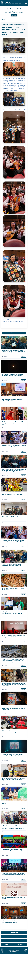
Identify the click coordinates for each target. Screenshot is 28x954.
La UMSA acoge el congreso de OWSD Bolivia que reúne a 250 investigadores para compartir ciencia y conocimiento (13, 399)
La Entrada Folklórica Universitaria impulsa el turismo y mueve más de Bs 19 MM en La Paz (13, 493)
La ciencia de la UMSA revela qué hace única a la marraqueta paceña (13, 589)
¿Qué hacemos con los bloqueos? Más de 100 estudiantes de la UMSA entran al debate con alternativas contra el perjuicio (13, 661)
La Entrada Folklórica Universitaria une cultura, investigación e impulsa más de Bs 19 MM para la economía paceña (14, 542)
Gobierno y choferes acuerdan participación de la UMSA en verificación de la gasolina (14, 731)
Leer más (23, 356)
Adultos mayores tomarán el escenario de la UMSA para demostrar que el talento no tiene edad (12, 423)
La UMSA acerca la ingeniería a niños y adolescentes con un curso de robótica (11, 565)
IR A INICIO (14, 15)
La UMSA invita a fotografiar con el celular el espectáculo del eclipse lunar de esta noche (12, 375)
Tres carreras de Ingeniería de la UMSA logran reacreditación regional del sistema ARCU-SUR (13, 874)
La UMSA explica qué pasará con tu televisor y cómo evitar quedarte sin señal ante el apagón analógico (13, 756)
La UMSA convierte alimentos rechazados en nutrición (13, 802)
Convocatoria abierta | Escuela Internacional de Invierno (13, 898)
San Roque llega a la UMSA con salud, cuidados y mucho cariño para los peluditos (14, 446)
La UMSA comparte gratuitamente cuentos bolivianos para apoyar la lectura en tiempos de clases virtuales (13, 708)
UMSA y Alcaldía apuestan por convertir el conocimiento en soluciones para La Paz (12, 612)
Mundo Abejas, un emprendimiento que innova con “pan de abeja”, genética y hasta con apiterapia (13, 779)
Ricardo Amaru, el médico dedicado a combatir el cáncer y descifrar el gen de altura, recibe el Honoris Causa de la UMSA (14, 470)
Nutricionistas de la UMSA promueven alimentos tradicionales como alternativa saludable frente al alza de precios (14, 684)
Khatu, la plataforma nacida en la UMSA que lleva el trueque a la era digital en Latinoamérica (13, 636)
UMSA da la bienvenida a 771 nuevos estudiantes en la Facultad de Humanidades (14, 921)
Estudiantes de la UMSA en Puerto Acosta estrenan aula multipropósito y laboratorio (12, 850)
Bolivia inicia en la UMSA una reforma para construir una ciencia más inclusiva (12, 517)
